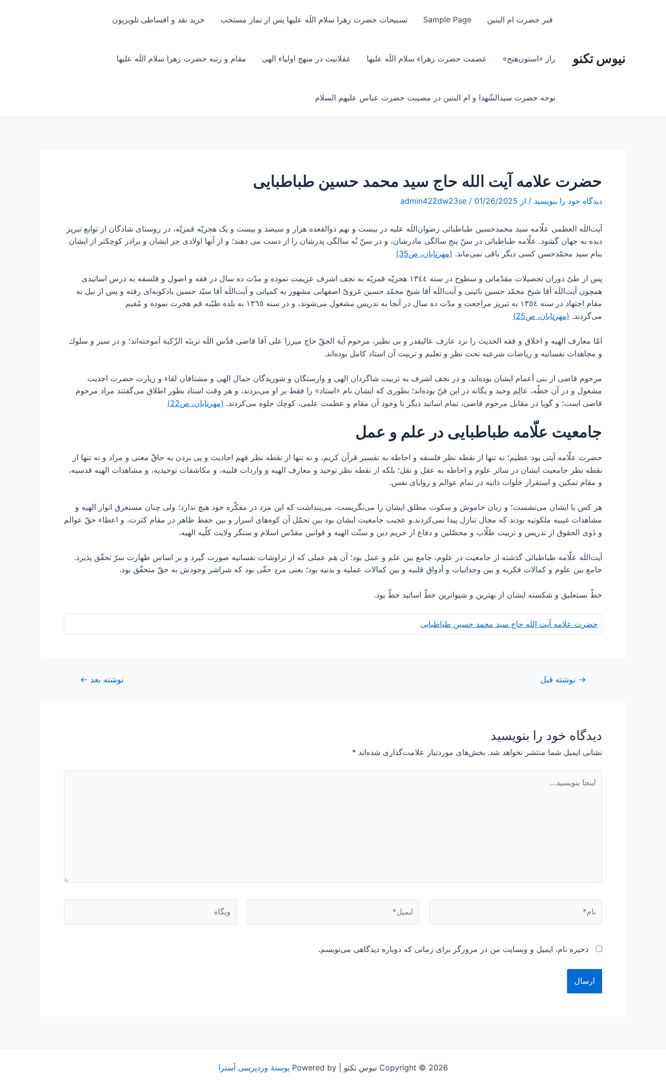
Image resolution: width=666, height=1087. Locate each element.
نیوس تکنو (599, 58)
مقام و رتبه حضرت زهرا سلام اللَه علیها (181, 58)
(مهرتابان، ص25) (541, 316)
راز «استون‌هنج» (529, 58)
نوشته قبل (563, 679)
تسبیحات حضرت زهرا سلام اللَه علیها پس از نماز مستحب (314, 19)
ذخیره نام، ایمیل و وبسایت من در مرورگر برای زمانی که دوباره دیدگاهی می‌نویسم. (453, 949)
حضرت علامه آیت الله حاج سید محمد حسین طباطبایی (509, 624)
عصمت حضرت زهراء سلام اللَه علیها (427, 58)
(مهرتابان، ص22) (195, 403)
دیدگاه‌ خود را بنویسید (568, 201)
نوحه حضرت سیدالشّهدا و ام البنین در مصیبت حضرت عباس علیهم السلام (435, 97)
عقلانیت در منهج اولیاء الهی (306, 58)
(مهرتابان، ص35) (424, 253)
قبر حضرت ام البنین (521, 19)
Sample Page (447, 19)
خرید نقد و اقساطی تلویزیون (158, 19)
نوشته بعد (102, 679)
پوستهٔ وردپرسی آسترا (254, 1067)
